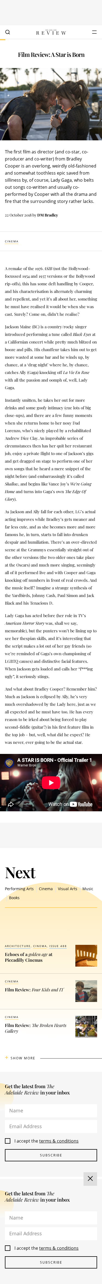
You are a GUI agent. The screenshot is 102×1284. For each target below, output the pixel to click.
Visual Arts (67, 888)
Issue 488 (58, 946)
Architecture (18, 946)
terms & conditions (59, 1141)
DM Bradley (47, 215)
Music (87, 888)
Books (14, 897)
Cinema (11, 241)
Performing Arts (19, 888)
